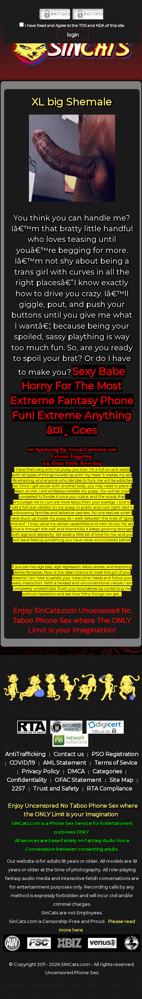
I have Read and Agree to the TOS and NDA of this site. (74, 25)
